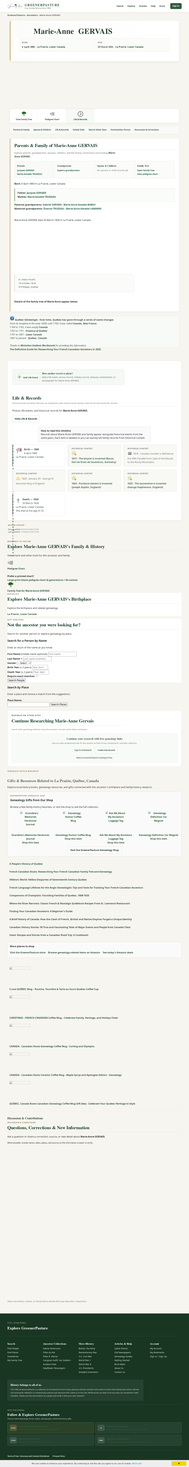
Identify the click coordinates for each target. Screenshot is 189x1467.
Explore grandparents (68, 170)
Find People (13, 1348)
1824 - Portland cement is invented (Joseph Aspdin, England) (92, 485)
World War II (85, 1364)
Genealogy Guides (123, 1356)
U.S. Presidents (86, 1368)
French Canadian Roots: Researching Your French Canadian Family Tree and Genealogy (60, 871)
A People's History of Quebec (26, 863)
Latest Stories (121, 1348)
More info (137, 1463)
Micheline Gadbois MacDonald (38, 345)
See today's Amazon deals (118, 952)
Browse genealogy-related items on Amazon (74, 952)
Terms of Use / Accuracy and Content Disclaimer (28, 1456)
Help (153, 6)
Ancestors (32, 15)
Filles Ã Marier (50, 1356)
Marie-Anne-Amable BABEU (79, 204)
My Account (156, 1348)
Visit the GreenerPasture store (27, 952)
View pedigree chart (147, 174)
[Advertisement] (94, 85)
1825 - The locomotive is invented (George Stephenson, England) (146, 485)
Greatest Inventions (88, 1372)
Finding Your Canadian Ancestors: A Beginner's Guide (40, 911)
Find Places (12, 1352)
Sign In (176, 6)
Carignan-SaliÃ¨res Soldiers (57, 1360)
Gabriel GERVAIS (52, 204)
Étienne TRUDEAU (53, 208)
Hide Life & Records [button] (26, 418)
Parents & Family (21, 129)
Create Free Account (106, 750)
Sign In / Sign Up (158, 1356)
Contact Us (119, 1372)
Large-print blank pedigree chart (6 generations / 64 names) (42, 580)
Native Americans (52, 1348)
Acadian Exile (49, 1364)
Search (120, 6)
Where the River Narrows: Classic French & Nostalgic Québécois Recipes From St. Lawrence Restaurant (69, 903)
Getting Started (122, 1360)
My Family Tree (14, 1360)
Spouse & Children (42, 129)
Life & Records (62, 129)
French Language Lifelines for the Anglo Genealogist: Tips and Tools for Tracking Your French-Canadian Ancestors (76, 887)
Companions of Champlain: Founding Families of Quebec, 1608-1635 (49, 895)
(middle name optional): (27, 654)
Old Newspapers (122, 1352)
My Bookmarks (157, 1352)
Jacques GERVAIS (25, 170)
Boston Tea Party (87, 1348)
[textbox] (28, 704)
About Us (118, 1368)
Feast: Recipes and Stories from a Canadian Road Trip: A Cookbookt (48, 935)
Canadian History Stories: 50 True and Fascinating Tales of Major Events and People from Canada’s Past (69, 927)
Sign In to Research (83, 750)
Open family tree (145, 170)
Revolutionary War (88, 1352)
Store (162, 6)
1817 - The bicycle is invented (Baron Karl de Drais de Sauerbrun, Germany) (94, 460)
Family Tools (79, 129)
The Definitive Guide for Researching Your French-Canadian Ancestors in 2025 (55, 349)
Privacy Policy (59, 1456)
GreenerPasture (16, 15)
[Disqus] (94, 1184)
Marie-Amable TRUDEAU (29, 174)
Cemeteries (13, 1356)
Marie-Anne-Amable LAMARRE (83, 208)
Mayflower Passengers (54, 1368)
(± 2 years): (19, 667)
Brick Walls (119, 1364)
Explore (131, 6)
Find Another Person (121, 129)
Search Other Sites (98, 129)
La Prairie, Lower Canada (51, 46)
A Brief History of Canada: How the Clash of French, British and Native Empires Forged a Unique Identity (70, 919)
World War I (85, 1360)
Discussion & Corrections (147, 129)
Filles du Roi (49, 1352)
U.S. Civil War (85, 1356)
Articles (143, 6)
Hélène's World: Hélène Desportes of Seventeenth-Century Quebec (48, 879)
